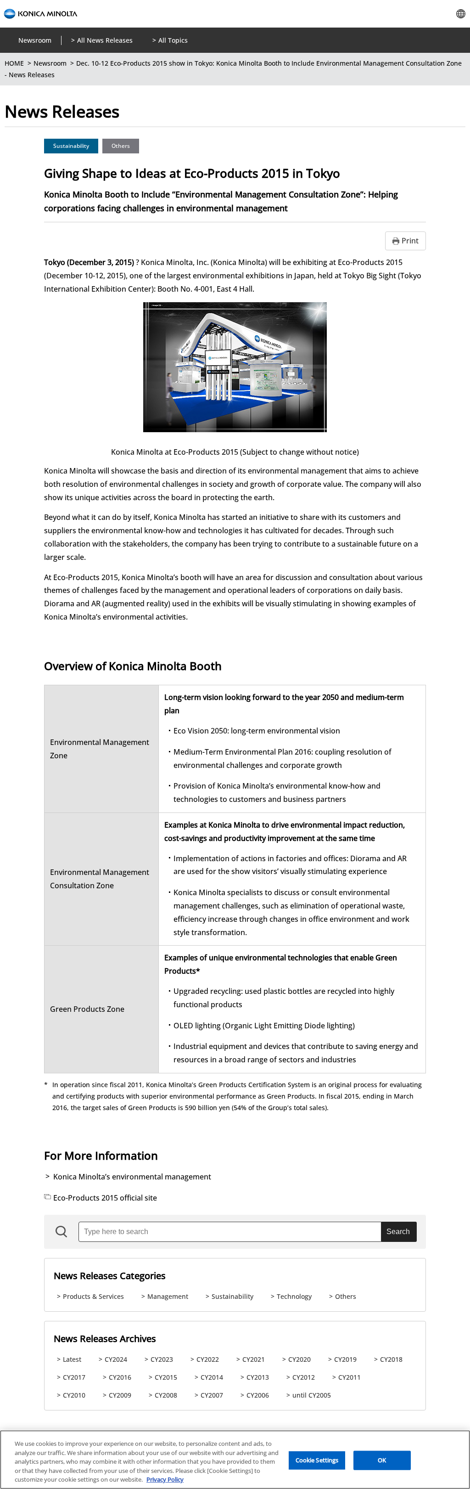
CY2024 (116, 1359)
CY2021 (253, 1359)
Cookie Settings (317, 1460)
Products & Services (93, 1296)
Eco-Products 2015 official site (105, 1198)
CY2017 (74, 1377)
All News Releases (105, 40)
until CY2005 (311, 1395)
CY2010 (74, 1395)
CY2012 (303, 1377)
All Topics (173, 40)
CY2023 (162, 1359)
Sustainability (71, 146)
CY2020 (299, 1359)
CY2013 (257, 1377)
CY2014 (212, 1377)
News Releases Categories (110, 1275)
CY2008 (166, 1395)
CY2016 (120, 1377)
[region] (235, 1459)
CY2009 (120, 1395)
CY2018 (391, 1359)
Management (167, 1296)
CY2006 (257, 1395)
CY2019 (345, 1359)
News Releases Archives (105, 1338)
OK (382, 1460)
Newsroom (34, 40)
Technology (294, 1296)
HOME (14, 63)
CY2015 (166, 1377)
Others (121, 146)
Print (410, 241)
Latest (72, 1359)
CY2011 (349, 1377)
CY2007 (212, 1395)
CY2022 (207, 1359)
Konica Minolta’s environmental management (132, 1177)
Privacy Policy (165, 1479)
